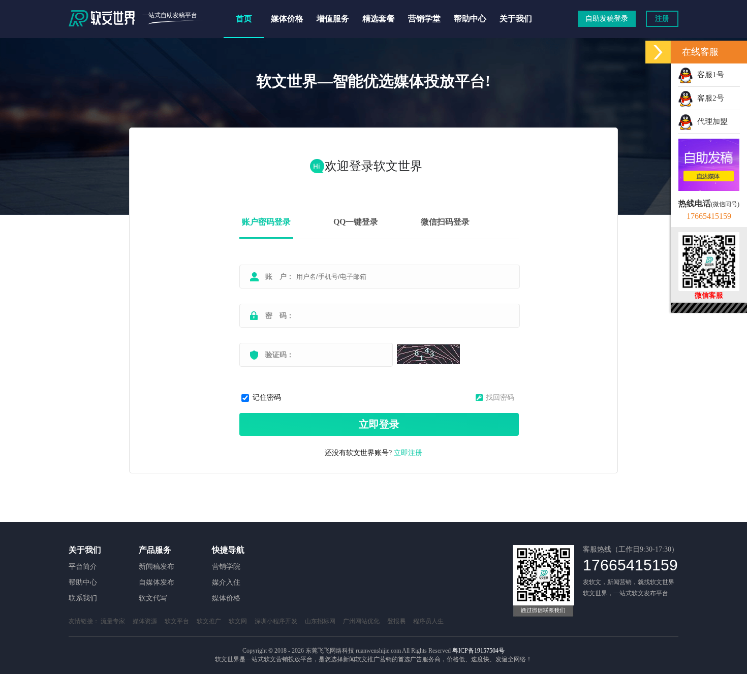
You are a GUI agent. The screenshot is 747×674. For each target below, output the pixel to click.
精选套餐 (378, 18)
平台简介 (83, 566)
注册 (662, 18)
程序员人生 (428, 621)
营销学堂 (424, 18)
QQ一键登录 (355, 221)
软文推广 (209, 621)
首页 (244, 18)
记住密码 (267, 397)
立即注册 (408, 453)
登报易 (396, 621)
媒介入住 (226, 582)
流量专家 (113, 621)
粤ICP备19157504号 (478, 650)
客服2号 (708, 98)
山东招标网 (320, 621)
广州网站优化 (361, 621)
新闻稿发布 (156, 566)
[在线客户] (658, 52)
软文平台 (177, 621)
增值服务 (333, 18)
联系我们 (83, 598)
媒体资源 (145, 621)
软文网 (238, 621)
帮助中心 (470, 18)
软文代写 (153, 598)
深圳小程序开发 (276, 621)
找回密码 (500, 397)
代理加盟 (710, 121)
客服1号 (708, 75)
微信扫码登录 (445, 221)
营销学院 (226, 566)
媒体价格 (287, 18)
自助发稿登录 (606, 18)
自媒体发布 (156, 582)
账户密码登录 (266, 221)
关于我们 (516, 18)
